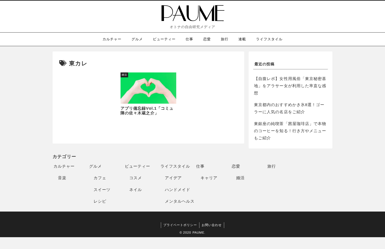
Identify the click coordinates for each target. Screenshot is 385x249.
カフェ (100, 178)
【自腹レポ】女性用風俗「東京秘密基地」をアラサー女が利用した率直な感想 (290, 85)
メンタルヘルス (180, 201)
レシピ (100, 201)
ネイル (135, 189)
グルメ (95, 166)
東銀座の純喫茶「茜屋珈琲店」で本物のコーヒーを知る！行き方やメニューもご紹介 (290, 130)
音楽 (62, 178)
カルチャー (64, 166)
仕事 (200, 166)
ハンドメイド (177, 189)
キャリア (209, 178)
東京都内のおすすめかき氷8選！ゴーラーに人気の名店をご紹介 (289, 108)
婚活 (240, 178)
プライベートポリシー (180, 225)
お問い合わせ (212, 225)
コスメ (135, 178)
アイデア (173, 178)
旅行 (271, 166)
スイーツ (102, 189)
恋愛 (236, 166)
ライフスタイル (175, 166)
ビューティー (137, 166)
